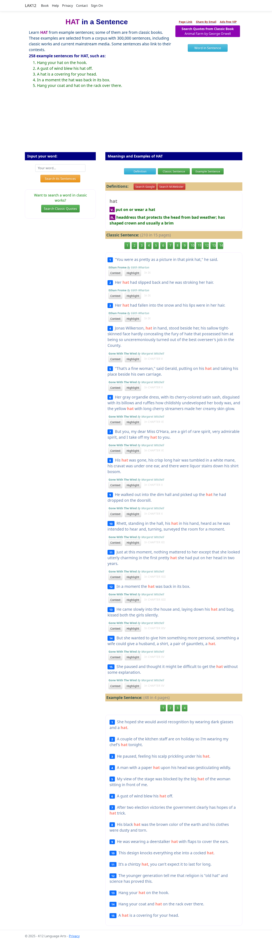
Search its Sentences (60, 178)
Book (45, 5)
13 (214, 245)
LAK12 (30, 5)
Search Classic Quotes (60, 208)
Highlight (133, 273)
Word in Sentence (207, 48)
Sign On (97, 5)
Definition (140, 171)
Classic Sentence (174, 171)
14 (221, 245)
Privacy (67, 5)
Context (115, 273)
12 (207, 245)
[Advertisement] (136, 123)
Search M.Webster (171, 187)
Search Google (145, 187)
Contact (82, 5)
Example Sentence (208, 171)
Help (55, 5)
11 (200, 245)
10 (192, 245)
